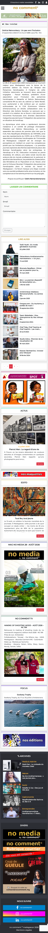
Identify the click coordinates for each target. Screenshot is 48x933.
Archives (25, 756)
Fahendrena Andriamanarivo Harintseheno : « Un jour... (31, 257)
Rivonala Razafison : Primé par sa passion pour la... (30, 269)
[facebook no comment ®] (35, 2)
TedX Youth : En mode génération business (29, 246)
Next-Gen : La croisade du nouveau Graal (32, 765)
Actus (24, 411)
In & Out (13, 24)
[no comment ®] (46, 2)
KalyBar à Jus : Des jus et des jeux (32, 789)
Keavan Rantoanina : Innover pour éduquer (31, 352)
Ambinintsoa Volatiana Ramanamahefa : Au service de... (31, 294)
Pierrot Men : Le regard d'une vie (24, 449)
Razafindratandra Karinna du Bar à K (32, 801)
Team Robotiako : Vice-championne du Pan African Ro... (31, 317)
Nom (5, 192)
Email (5, 202)
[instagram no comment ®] (43, 2)
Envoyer (7, 230)
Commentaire (9, 211)
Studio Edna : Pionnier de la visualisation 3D (31, 340)
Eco (7, 24)
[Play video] (24, 663)
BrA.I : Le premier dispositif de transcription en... (31, 281)
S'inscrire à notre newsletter (21, 2)
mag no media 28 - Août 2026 (24, 545)
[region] (24, 456)
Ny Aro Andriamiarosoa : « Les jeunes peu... (33, 777)
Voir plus (40, 464)
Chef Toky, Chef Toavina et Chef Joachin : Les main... (30, 328)
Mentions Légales (24, 930)
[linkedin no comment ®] (39, 2)
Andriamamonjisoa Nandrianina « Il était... (31, 812)
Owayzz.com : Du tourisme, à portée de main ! (32, 305)
